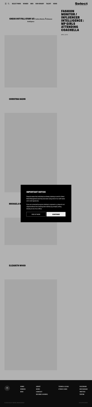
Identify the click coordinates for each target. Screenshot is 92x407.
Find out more (36, 214)
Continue (56, 214)
